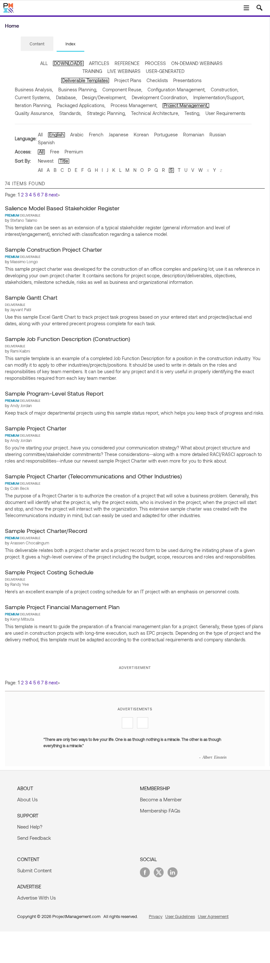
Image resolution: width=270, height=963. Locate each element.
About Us (27, 799)
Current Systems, (33, 97)
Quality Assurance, (34, 113)
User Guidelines (180, 916)
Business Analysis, (34, 89)
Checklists (157, 80)
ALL (44, 63)
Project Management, (186, 105)
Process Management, (134, 105)
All (40, 134)
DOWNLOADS (68, 63)
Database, (66, 97)
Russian (217, 134)
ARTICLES (99, 63)
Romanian (193, 134)
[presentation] (37, 43)
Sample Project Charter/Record (46, 530)
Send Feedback (34, 838)
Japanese (118, 134)
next (53, 194)
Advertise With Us (36, 898)
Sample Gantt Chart (31, 297)
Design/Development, (104, 97)
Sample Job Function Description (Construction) (67, 338)
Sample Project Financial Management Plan (62, 606)
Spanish (46, 142)
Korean (141, 134)
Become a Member (161, 799)
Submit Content (34, 870)
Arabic (77, 134)
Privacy (155, 916)
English (56, 134)
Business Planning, (77, 89)
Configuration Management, (176, 89)
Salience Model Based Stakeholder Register (62, 208)
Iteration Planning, (33, 105)
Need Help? (29, 827)
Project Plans (127, 80)
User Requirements (225, 113)
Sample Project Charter (36, 428)
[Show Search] (259, 8)
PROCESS (155, 63)
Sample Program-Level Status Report (54, 393)
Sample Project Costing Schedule (49, 572)
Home (12, 25)
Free (54, 151)
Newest (45, 161)
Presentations (187, 80)
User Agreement (213, 916)
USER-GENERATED (165, 71)
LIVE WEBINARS (124, 71)
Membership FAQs (160, 811)
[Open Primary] (246, 8)
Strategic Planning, (106, 113)
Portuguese (166, 134)
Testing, (192, 113)
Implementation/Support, (218, 97)
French (96, 134)
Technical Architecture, (155, 113)
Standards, (70, 113)
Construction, (224, 89)
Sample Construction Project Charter (53, 249)
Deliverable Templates (85, 80)
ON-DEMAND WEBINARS (197, 63)
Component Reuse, (122, 89)
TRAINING (92, 71)
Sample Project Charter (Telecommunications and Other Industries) (93, 476)
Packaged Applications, (81, 105)
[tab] (37, 44)
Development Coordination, (160, 97)
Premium (74, 151)
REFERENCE (127, 63)
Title (64, 161)
